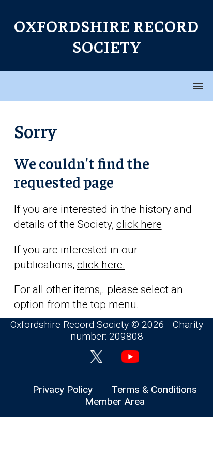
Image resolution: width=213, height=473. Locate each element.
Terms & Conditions (154, 389)
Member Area (115, 401)
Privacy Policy (63, 389)
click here (139, 224)
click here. (101, 264)
